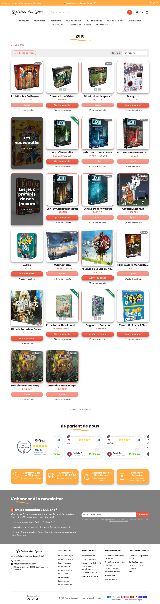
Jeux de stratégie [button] (115, 20)
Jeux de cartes (64, 563)
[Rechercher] (129, 12)
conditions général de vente (138, 519)
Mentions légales (112, 572)
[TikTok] (157, 3)
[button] (142, 12)
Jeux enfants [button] (134, 20)
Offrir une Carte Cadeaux (29, 3)
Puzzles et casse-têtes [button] (80, 24)
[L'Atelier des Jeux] (27, 12)
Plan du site (110, 575)
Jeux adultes (63, 577)
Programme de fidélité (91, 563)
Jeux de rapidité (65, 570)
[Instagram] (154, 3)
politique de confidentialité (118, 521)
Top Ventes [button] (39, 20)
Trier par (116, 53)
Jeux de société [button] (73, 20)
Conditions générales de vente (114, 557)
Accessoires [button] (102, 24)
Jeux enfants (63, 581)
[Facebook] (151, 3)
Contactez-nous (9, 3)
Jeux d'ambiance (65, 559)
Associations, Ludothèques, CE (89, 567)
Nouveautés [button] (23, 20)
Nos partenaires (88, 555)
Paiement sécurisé (90, 576)
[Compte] (137, 12)
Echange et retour (89, 573)
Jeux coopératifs (65, 566)
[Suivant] (29, 90)
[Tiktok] (37, 599)
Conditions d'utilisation (115, 562)
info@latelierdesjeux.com (25, 564)
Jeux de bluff (63, 574)
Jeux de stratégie (65, 555)
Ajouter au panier (62, 105)
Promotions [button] (55, 20)
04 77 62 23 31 (20, 560)
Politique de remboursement (112, 566)
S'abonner (143, 514)
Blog (130, 572)
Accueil (14, 45)
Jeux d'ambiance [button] (94, 20)
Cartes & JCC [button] (57, 24)
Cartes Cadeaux (89, 559)
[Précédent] (25, 90)
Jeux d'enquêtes (65, 584)
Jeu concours (111, 579)
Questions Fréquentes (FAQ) (138, 557)
